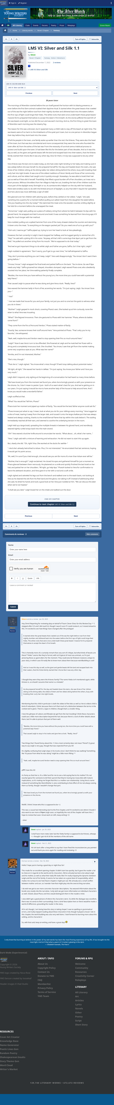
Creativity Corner (84, 975)
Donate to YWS (46, 975)
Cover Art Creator (9, 1037)
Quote (30, 578)
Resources (81, 971)
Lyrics (78, 1004)
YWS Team (43, 996)
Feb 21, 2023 (46, 843)
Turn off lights (80, 39)
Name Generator (9, 1045)
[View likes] (95, 861)
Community (81, 967)
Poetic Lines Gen (9, 1049)
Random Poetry (8, 1053)
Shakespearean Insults (12, 1057)
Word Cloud (6, 1065)
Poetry (79, 1016)
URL (37, 578)
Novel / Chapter (43, 30)
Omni (33, 55)
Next (75, 93)
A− (6, 39)
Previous (29, 93)
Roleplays (80, 980)
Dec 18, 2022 (44, 861)
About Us (43, 963)
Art (77, 996)
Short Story (81, 1024)
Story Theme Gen (9, 1061)
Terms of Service (47, 992)
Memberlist (44, 984)
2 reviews (57, 62)
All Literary (81, 992)
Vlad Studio (22, 983)
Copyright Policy (47, 967)
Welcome (80, 963)
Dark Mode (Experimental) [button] (13, 952)
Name (10, 545)
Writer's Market (9, 1069)
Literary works (27, 30)
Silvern (12, 628)
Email (10, 555)
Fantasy (57, 30)
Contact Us (44, 971)
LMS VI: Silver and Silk (39, 69)
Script (78, 1020)
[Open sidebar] (111, 3)
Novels (79, 1008)
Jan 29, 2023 (43, 619)
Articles (79, 1000)
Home (15, 30)
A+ (17, 39)
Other (78, 1012)
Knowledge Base (9, 1041)
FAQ (40, 980)
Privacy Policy (45, 988)
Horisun (12, 870)
